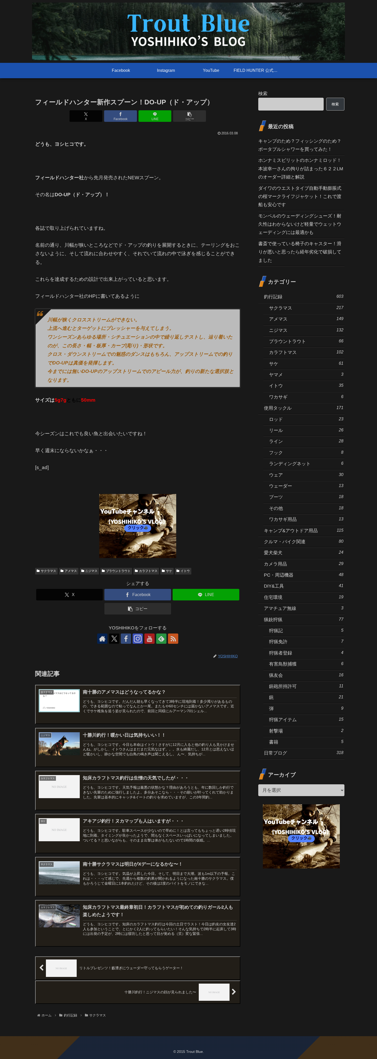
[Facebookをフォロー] (126, 639)
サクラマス (48, 571)
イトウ (185, 571)
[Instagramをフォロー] (138, 639)
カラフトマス (148, 571)
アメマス (71, 571)
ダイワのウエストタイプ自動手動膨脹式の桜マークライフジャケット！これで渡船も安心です (299, 196)
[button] (189, 116)
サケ (169, 571)
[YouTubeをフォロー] (149, 639)
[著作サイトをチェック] (102, 639)
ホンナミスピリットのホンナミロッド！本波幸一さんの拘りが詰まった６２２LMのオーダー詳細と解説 (300, 169)
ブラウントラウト (118, 571)
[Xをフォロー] (114, 639)
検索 (262, 93)
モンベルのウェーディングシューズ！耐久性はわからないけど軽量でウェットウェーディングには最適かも (299, 224)
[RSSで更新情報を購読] (173, 639)
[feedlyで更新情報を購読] (161, 639)
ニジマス (91, 571)
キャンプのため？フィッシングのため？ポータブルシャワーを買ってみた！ (299, 145)
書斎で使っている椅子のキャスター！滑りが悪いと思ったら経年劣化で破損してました (299, 252)
